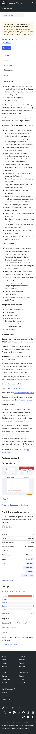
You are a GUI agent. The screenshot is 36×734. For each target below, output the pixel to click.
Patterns (22, 666)
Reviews (7, 60)
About (4, 656)
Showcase (22, 656)
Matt (4, 692)
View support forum (9, 627)
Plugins (21, 663)
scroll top (24, 575)
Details (6, 55)
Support (4, 676)
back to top (30, 563)
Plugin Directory (7, 8)
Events (21, 676)
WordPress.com (8, 689)
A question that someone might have (15, 505)
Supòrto (7, 75)
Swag (22, 683)
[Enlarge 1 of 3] (15, 469)
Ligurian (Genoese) (13, 708)
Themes (22, 660)
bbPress (6, 696)
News (4, 660)
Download (6, 48)
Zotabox (7, 43)
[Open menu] (33, 3)
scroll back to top (28, 567)
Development (8, 70)
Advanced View (7, 581)
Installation (8, 65)
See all (31, 613)
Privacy (4, 666)
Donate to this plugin (9, 644)
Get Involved (23, 673)
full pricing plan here (15, 388)
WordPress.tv (7, 683)
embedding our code (24, 400)
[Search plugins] (22, 15)
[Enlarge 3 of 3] (31, 479)
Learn (4, 673)
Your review (6, 613)
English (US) (30, 559)
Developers (6, 679)
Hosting (4, 663)
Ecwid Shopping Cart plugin (24, 393)
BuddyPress (7, 699)
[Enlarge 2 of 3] (31, 469)
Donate (22, 679)
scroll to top (29, 571)
